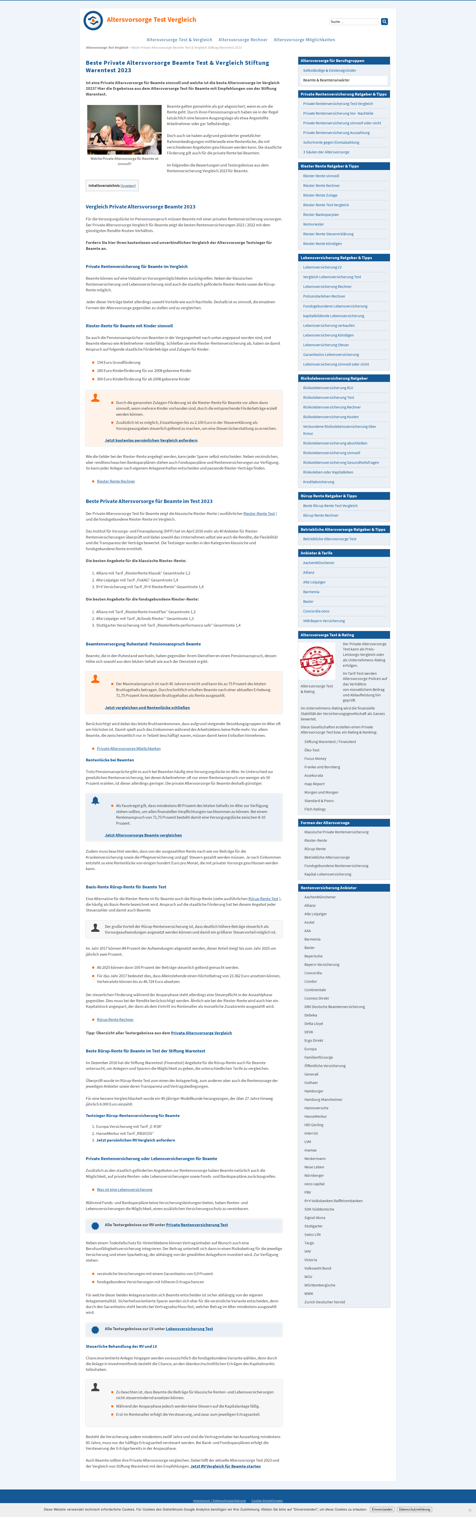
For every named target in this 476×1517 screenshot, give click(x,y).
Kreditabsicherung (318, 481)
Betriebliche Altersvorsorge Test (329, 539)
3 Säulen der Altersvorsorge (326, 152)
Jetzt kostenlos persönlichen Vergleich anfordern (151, 440)
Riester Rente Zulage (320, 195)
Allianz (308, 572)
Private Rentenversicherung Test (197, 1224)
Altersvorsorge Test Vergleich (107, 47)
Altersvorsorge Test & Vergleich (179, 39)
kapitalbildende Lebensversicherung (333, 315)
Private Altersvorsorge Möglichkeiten (129, 748)
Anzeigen (128, 185)
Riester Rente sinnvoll (321, 175)
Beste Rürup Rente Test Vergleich (330, 505)
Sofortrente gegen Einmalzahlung (331, 142)
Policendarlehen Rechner (324, 296)
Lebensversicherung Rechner (327, 286)
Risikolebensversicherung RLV (328, 387)
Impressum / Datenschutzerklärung (219, 1500)
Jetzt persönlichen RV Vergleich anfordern (135, 1140)
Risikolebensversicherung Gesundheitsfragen (341, 462)
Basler (308, 601)
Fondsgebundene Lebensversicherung (335, 306)
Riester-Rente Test (259, 513)
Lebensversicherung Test (189, 1328)
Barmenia (311, 591)
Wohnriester (313, 224)
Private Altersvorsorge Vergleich (201, 1033)
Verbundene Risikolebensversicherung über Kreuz (339, 430)
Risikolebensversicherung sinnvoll (331, 452)
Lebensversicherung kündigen (328, 335)
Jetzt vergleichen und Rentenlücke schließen (147, 707)
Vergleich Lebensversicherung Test (332, 276)
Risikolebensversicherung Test (328, 397)
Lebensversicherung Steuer (326, 344)
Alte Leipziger (314, 582)
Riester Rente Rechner (116, 481)
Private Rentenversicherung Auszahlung (336, 132)
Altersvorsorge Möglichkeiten (304, 39)
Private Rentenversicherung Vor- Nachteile (338, 113)
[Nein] (469, 1510)
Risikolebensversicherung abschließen (335, 443)
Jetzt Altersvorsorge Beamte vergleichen (143, 835)
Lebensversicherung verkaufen (329, 325)
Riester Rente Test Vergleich (326, 204)
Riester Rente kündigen (322, 243)
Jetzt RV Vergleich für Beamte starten (225, 1466)
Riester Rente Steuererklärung (328, 234)
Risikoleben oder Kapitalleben (328, 472)
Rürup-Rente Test (263, 898)
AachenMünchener (319, 562)
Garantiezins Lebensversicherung (331, 354)
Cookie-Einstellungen (267, 1500)
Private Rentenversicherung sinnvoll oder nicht (342, 123)
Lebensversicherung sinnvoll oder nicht (336, 364)
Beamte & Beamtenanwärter (326, 80)
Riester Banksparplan (321, 214)
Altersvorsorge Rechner (243, 39)
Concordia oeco (316, 611)
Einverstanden (382, 1509)
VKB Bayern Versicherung (324, 620)
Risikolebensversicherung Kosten (331, 416)
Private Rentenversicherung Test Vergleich (338, 103)
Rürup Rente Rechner (115, 1019)
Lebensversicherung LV (322, 267)
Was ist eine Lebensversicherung (124, 1189)
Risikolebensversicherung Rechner (332, 407)
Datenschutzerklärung (414, 1509)
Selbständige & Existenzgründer (329, 70)
